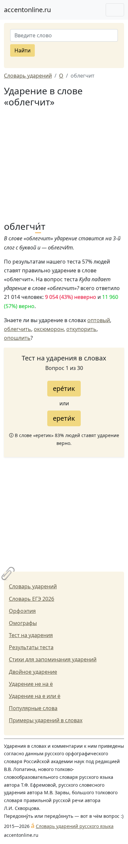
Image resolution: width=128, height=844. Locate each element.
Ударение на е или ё (34, 696)
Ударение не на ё (31, 684)
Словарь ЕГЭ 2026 (31, 598)
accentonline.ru (27, 9)
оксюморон (49, 329)
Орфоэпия (22, 611)
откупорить (81, 329)
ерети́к (64, 418)
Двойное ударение (33, 671)
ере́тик (64, 388)
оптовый (98, 320)
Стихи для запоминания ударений (52, 659)
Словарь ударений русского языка (75, 826)
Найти (22, 50)
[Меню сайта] (115, 9)
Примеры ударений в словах (45, 720)
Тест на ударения (31, 635)
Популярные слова (33, 708)
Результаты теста (31, 647)
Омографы (23, 623)
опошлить (17, 337)
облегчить (17, 329)
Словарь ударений (33, 586)
